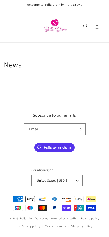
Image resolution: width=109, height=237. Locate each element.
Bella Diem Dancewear (35, 218)
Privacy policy (31, 226)
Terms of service (55, 226)
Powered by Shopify (63, 218)
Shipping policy (81, 226)
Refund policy (90, 218)
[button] (10, 26)
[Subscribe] (79, 129)
